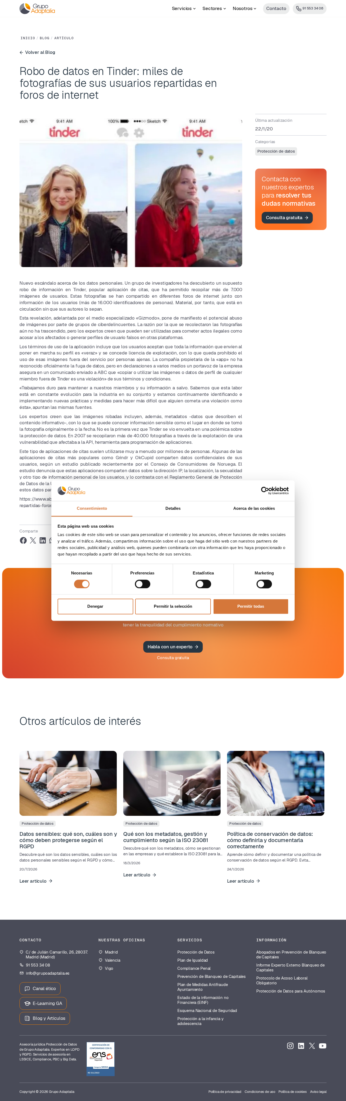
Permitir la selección (173, 606)
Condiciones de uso (260, 1091)
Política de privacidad (224, 1091)
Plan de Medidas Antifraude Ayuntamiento (202, 987)
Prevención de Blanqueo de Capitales (211, 976)
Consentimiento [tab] (92, 508)
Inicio (28, 38)
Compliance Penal (194, 968)
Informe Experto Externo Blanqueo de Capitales (290, 967)
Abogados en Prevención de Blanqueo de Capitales (291, 954)
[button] (184, 8)
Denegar (95, 606)
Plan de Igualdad (192, 960)
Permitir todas (250, 606)
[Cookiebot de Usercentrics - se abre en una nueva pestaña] (265, 491)
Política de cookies (292, 1091)
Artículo (64, 38)
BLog (44, 38)
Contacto (276, 8)
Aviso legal (318, 1091)
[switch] (142, 584)
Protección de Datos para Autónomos (290, 991)
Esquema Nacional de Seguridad (207, 1010)
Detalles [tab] (173, 508)
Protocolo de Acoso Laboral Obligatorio (282, 980)
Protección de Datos (196, 952)
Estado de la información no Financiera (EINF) (202, 1000)
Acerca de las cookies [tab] (254, 508)
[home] (37, 8)
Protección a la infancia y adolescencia (200, 1021)
